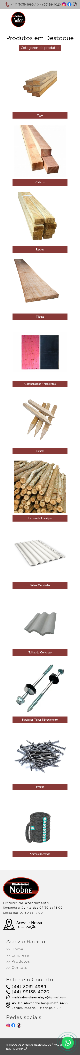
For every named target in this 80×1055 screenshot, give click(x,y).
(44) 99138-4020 (49, 4)
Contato (17, 967)
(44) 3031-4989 (22, 4)
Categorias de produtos (40, 48)
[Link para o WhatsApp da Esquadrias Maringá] (68, 1043)
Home (14, 949)
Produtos (18, 961)
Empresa (17, 955)
